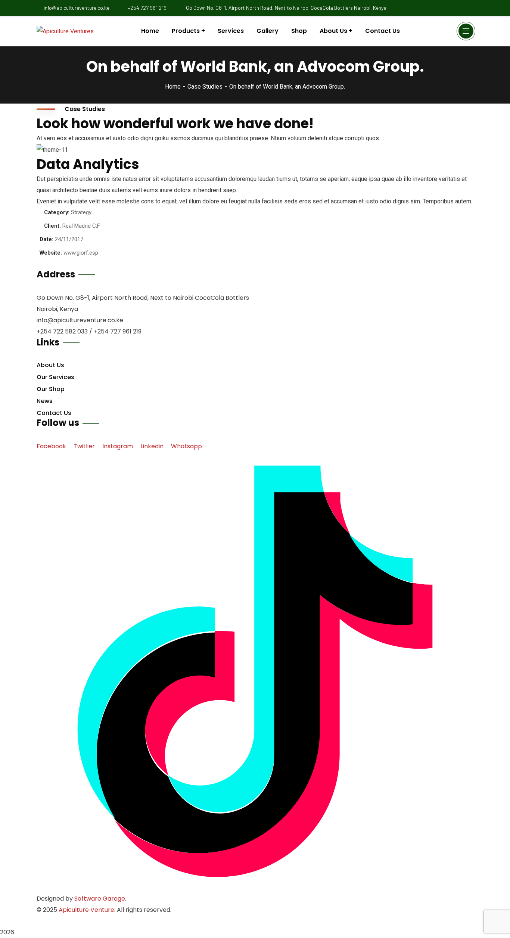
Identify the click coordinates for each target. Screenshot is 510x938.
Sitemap (48, 921)
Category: (56, 212)
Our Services (55, 377)
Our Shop (51, 389)
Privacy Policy (93, 921)
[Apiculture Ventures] (65, 31)
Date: (46, 239)
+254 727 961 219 (147, 7)
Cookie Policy (145, 921)
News (45, 401)
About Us (50, 365)
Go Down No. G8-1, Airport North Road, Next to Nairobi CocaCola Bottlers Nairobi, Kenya (285, 7)
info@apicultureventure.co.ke (76, 7)
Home (173, 86)
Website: (51, 252)
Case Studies (205, 86)
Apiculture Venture (86, 909)
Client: (52, 225)
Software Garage (99, 898)
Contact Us (54, 413)
